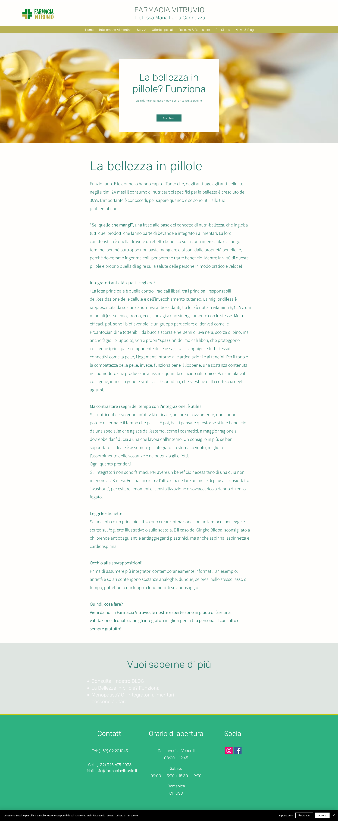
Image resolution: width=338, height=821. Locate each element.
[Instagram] (229, 750)
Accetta (322, 815)
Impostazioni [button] (285, 815)
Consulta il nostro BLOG (118, 681)
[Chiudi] (334, 815)
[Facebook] (238, 750)
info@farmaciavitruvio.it (116, 770)
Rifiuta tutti (304, 815)
